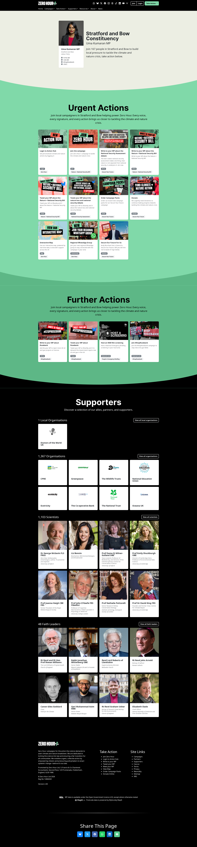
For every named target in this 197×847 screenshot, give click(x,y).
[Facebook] (105, 3)
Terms (136, 766)
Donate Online (108, 774)
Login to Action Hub (110, 759)
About (93, 9)
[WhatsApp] (94, 3)
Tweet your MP (109, 764)
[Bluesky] (98, 3)
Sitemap (137, 774)
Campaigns (49, 9)
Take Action (60, 9)
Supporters (72, 9)
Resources (84, 9)
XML (135, 776)
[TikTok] (116, 3)
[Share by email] (117, 834)
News (100, 9)
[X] (101, 3)
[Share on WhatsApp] (102, 834)
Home (40, 9)
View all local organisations (146, 420)
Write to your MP (109, 761)
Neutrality (137, 771)
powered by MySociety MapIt (111, 800)
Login (140, 3)
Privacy (136, 769)
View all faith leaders (148, 624)
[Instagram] (109, 3)
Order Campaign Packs (112, 771)
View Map (107, 769)
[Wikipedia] (127, 3)
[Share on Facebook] (95, 834)
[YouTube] (123, 3)
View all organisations (148, 456)
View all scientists (150, 517)
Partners (137, 759)
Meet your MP (108, 766)
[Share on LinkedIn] (109, 834)
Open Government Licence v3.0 (101, 797)
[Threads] (112, 3)
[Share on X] (87, 834)
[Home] (47, 3)
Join (133, 3)
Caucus (136, 764)
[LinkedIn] (120, 3)
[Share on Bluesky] (80, 834)
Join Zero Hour (108, 756)
